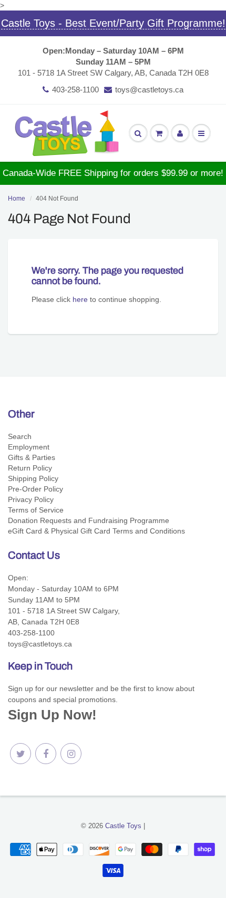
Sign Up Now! (52, 715)
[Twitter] (20, 753)
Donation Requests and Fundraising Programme (88, 520)
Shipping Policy (33, 478)
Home (16, 198)
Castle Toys (123, 826)
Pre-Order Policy (35, 489)
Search (20, 436)
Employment (28, 447)
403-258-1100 (75, 89)
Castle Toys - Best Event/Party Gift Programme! (113, 23)
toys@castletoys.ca (149, 89)
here (80, 299)
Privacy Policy (31, 499)
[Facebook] (45, 753)
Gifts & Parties (31, 457)
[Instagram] (70, 753)
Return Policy (30, 468)
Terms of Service (36, 510)
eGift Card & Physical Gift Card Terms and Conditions (96, 531)
